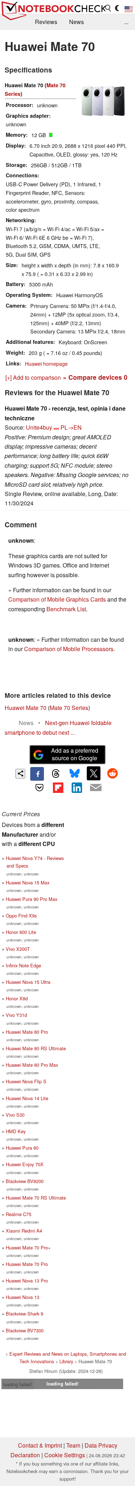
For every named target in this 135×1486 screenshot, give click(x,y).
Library (66, 1361)
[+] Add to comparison (33, 377)
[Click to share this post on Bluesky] (75, 774)
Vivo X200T (18, 948)
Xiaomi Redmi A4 (24, 1230)
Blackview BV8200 (25, 1181)
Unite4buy (39, 427)
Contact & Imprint (40, 1445)
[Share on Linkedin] (77, 787)
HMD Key (16, 1131)
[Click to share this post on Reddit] (112, 773)
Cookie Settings (64, 1455)
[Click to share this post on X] (93, 773)
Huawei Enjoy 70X (25, 1164)
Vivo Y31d (16, 1014)
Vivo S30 (15, 1114)
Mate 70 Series (69, 708)
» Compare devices (95, 377)
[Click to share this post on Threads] (56, 774)
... (126, 22)
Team (73, 1445)
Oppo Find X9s (21, 915)
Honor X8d (17, 998)
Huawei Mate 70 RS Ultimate (36, 1197)
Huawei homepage (46, 363)
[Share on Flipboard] (58, 787)
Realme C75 (18, 1214)
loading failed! (17, 1384)
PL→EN (71, 427)
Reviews (46, 22)
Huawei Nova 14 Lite (27, 1098)
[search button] (108, 8)
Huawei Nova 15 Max (27, 882)
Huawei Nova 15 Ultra (28, 981)
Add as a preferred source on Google (74, 754)
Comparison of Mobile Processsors (68, 649)
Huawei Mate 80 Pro (27, 1031)
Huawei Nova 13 (22, 1297)
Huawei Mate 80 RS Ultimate (36, 1048)
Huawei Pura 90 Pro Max (31, 899)
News (76, 22)
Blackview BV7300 (25, 1330)
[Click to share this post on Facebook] (37, 774)
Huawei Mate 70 (25, 708)
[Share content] (20, 774)
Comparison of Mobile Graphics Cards (57, 599)
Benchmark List (66, 609)
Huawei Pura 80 (22, 1147)
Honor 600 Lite (21, 932)
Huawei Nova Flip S (26, 1081)
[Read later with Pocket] (39, 787)
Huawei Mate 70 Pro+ (28, 1247)
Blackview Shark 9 (24, 1313)
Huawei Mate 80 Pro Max (32, 1064)
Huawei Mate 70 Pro (27, 1264)
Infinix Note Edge (23, 965)
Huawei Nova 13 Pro (27, 1280)
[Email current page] (96, 788)
